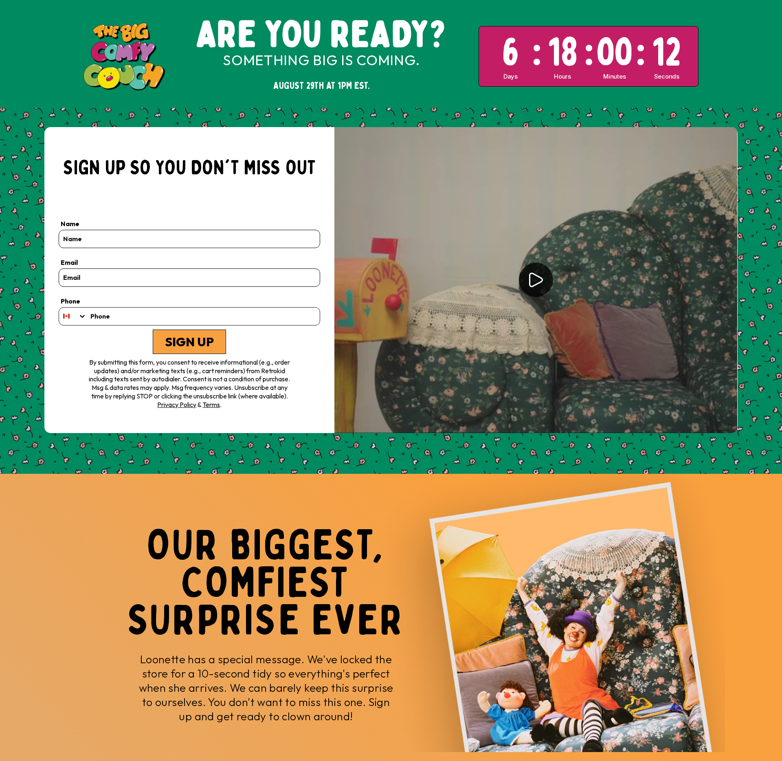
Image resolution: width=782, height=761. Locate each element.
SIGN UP (189, 342)
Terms (211, 404)
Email (69, 262)
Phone (70, 301)
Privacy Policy (176, 404)
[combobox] (72, 316)
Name (70, 224)
